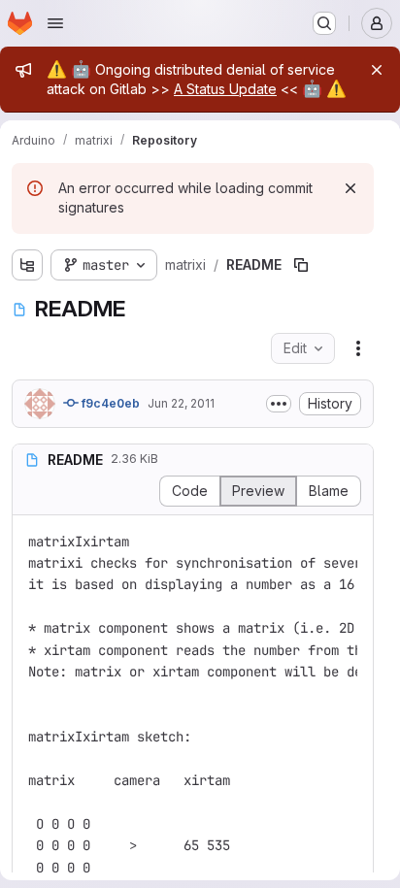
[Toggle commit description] (278, 403)
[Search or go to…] (324, 23)
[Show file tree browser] (27, 264)
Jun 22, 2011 (181, 403)
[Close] (376, 70)
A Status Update (225, 89)
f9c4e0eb (109, 403)
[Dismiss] (350, 188)
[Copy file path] (301, 264)
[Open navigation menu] (55, 23)
